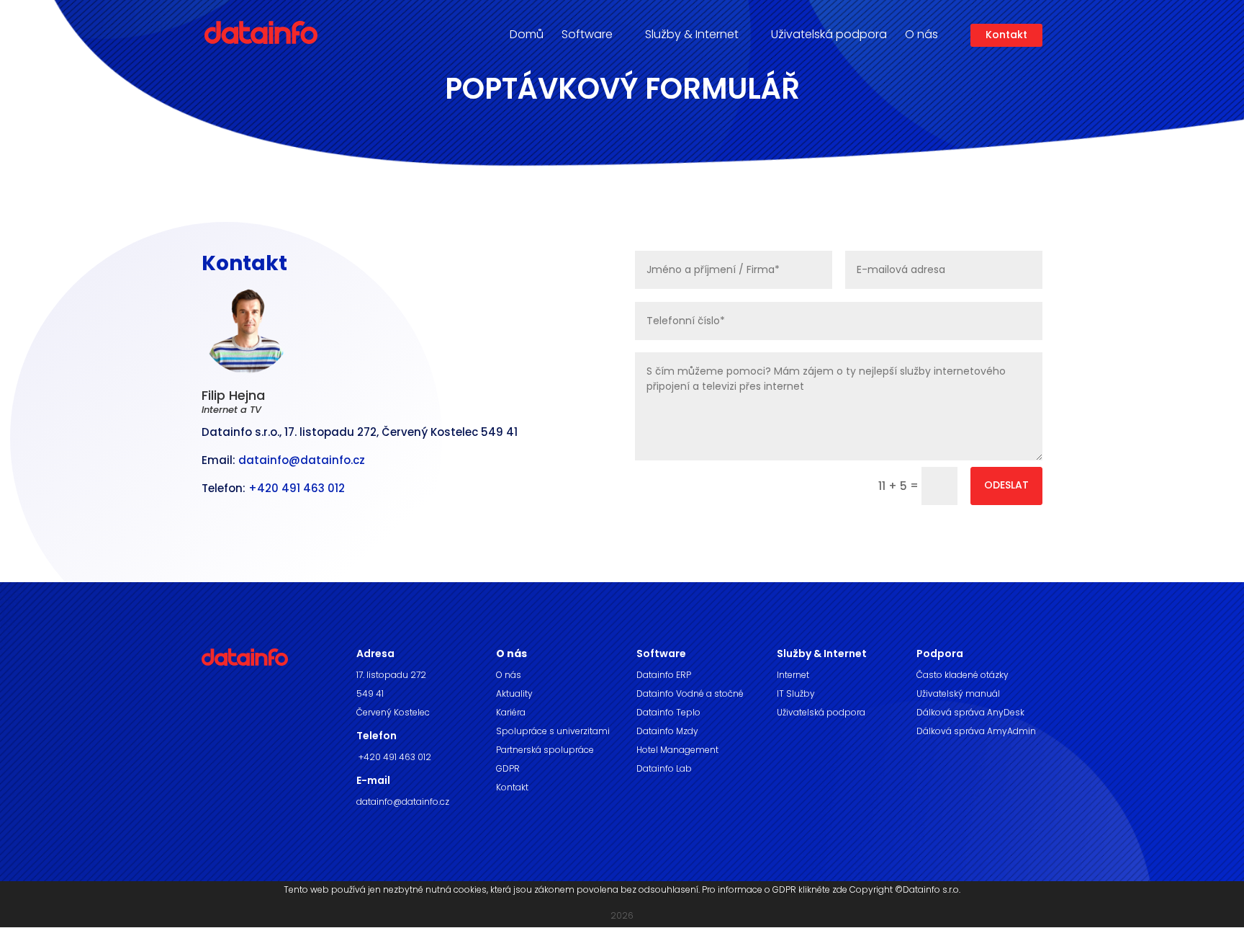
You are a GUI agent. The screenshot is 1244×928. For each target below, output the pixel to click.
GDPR (508, 768)
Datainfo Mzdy (667, 731)
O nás (508, 675)
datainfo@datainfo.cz (301, 460)
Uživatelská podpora (829, 36)
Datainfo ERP (663, 675)
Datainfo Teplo (668, 712)
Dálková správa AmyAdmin (976, 731)
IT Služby (796, 693)
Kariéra (511, 712)
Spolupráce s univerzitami (553, 731)
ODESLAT (1006, 485)
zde (839, 889)
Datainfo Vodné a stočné (690, 693)
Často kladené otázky (962, 675)
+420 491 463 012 (296, 488)
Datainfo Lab (664, 768)
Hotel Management (677, 750)
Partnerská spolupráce (545, 750)
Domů (527, 36)
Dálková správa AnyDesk (970, 712)
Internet (793, 675)
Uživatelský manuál (958, 693)
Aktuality (514, 693)
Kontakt (1006, 34)
